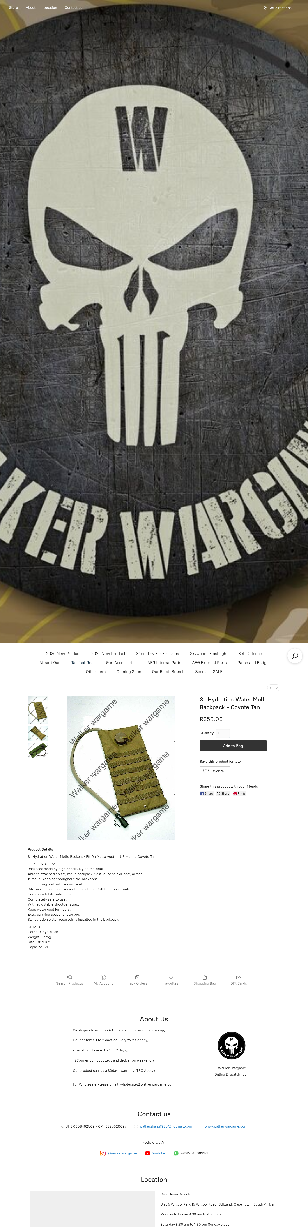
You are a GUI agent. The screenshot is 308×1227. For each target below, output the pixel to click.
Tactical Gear (83, 662)
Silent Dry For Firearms (157, 653)
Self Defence (250, 653)
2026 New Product (63, 653)
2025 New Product (108, 653)
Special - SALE (208, 671)
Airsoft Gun (49, 662)
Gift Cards (238, 983)
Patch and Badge (253, 662)
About (31, 7)
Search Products (69, 983)
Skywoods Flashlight (209, 653)
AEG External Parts (209, 662)
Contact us (73, 7)
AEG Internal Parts (164, 662)
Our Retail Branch (168, 671)
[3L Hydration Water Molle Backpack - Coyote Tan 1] (38, 733)
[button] (215, 770)
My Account (103, 983)
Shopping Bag (205, 983)
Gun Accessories (121, 662)
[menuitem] (270, 688)
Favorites (170, 983)
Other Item (96, 671)
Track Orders (137, 983)
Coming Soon (129, 671)
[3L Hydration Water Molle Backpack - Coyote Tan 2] (38, 750)
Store (13, 7)
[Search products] (295, 656)
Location (50, 7)
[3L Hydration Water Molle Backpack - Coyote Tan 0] (38, 710)
